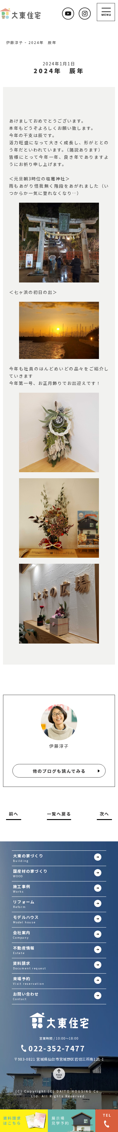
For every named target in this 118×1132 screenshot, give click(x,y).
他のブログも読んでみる (59, 771)
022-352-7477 (56, 1048)
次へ (104, 814)
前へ (13, 814)
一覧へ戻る (59, 814)
